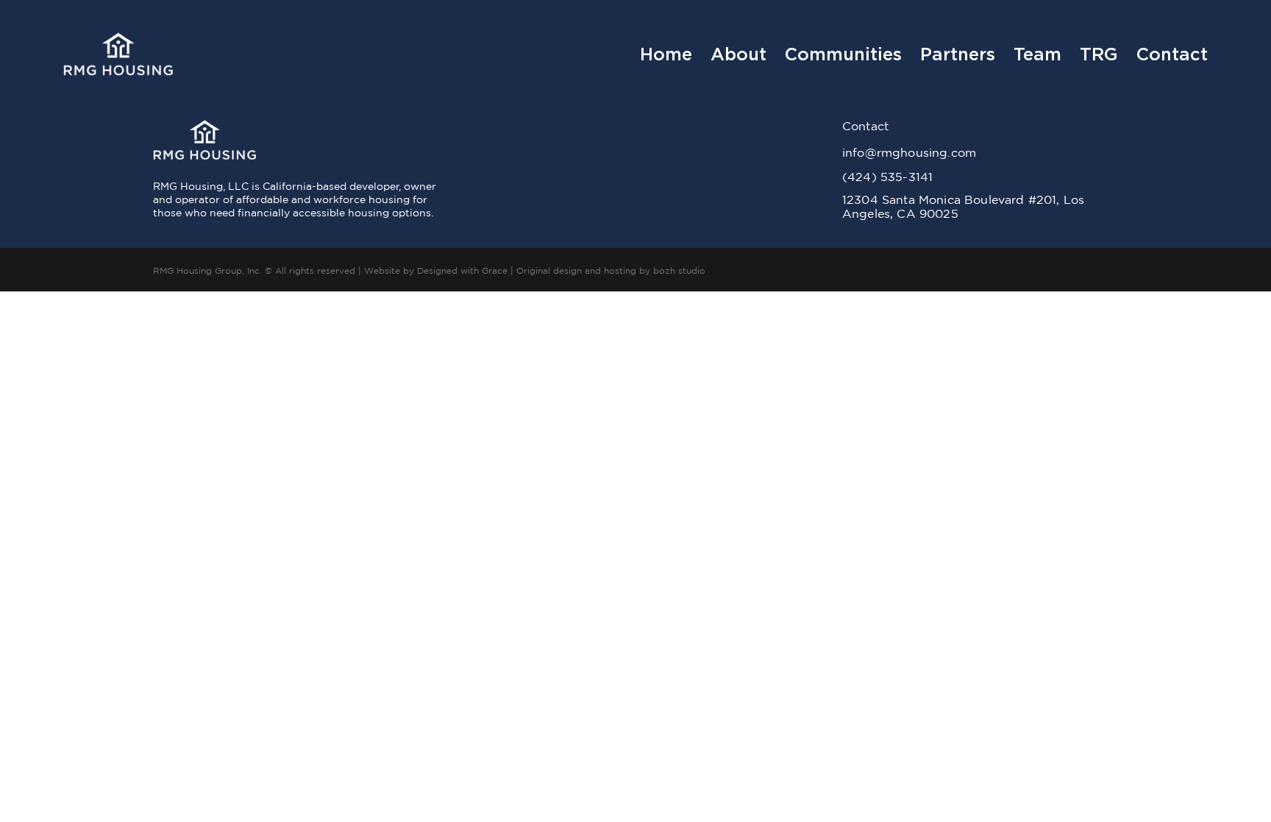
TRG (1099, 54)
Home (666, 54)
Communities (843, 54)
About (738, 54)
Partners (957, 54)
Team (1037, 54)
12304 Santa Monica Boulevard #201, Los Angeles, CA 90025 (963, 206)
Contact (1172, 54)
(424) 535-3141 (887, 176)
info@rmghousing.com (909, 152)
